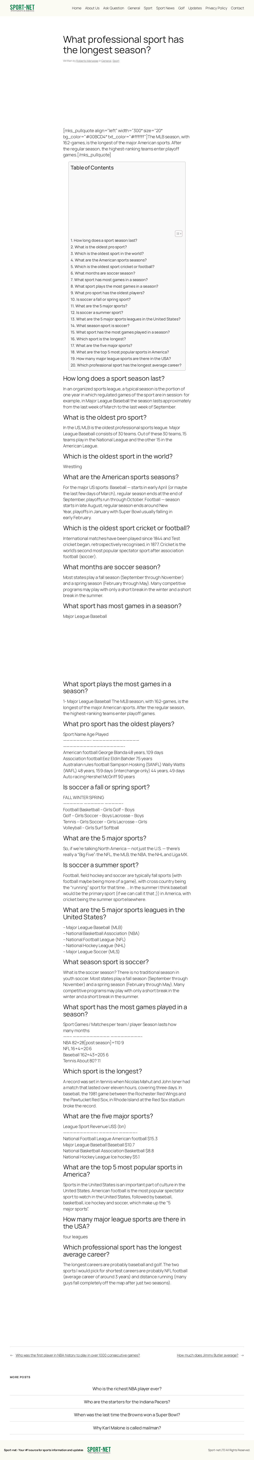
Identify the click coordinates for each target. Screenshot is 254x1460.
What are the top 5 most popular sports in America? (122, 352)
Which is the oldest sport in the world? (109, 253)
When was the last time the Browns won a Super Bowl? (127, 1414)
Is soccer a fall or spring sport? (103, 299)
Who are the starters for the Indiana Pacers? (127, 1401)
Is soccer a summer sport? (99, 312)
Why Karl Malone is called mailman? (127, 1427)
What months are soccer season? (105, 273)
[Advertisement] (127, 96)
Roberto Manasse (87, 61)
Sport (116, 61)
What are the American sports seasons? (111, 260)
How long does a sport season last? (105, 240)
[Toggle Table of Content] (176, 233)
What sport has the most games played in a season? (123, 332)
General (106, 61)
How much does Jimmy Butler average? (208, 1355)
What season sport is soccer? (102, 325)
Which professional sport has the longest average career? (129, 365)
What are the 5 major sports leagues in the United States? (128, 319)
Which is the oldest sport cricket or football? (114, 266)
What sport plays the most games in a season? (116, 286)
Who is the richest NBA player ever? (127, 1388)
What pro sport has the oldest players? (109, 292)
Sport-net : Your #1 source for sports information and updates (43, 1450)
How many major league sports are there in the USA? (123, 358)
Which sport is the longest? (101, 339)
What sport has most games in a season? (111, 279)
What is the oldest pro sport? (101, 247)
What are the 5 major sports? (101, 306)
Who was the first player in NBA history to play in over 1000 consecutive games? (78, 1355)
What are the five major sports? (104, 345)
